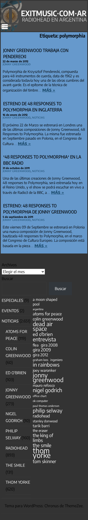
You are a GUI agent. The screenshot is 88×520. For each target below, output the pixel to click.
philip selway (47, 410)
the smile (42, 445)
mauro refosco (44, 385)
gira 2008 (49, 345)
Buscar (7, 278)
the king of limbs (43, 437)
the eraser (40, 430)
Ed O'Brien (16, 372)
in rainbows (46, 364)
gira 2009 (42, 349)
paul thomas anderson (46, 405)
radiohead (41, 415)
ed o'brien (43, 334)
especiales (12, 300)
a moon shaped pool (45, 301)
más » (48, 90)
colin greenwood (48, 319)
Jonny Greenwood (17, 64)
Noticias (38, 117)
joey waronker (44, 370)
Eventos (10, 310)
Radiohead (17, 448)
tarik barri (41, 425)
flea (36, 345)
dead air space (43, 326)
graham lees (40, 360)
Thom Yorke (18, 482)
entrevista (44, 339)
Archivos (9, 264)
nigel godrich (47, 390)
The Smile (15, 465)
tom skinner (44, 461)
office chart (39, 396)
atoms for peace (47, 313)
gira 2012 (40, 354)
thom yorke (42, 452)
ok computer (40, 400)
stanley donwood (45, 421)
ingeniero (56, 360)
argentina (38, 309)
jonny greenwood (48, 377)
